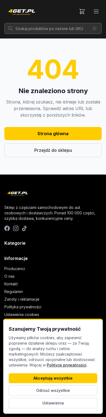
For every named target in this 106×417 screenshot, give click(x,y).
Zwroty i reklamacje (21, 299)
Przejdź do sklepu (53, 150)
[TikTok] (24, 228)
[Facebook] (7, 228)
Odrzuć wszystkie (53, 390)
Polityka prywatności (22, 306)
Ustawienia (53, 403)
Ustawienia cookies (21, 314)
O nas (9, 276)
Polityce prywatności (66, 365)
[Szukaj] (10, 28)
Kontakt (11, 284)
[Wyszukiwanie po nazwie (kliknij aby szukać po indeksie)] (94, 28)
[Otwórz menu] (96, 11)
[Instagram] (15, 228)
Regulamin (13, 291)
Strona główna (53, 133)
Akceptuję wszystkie (53, 378)
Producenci (14, 268)
